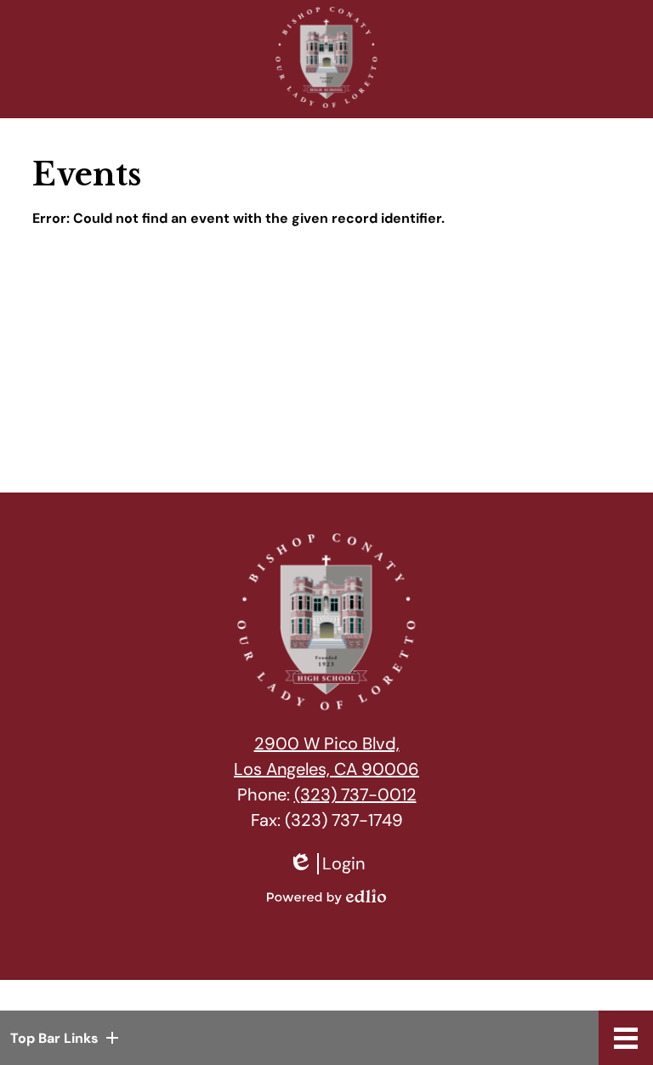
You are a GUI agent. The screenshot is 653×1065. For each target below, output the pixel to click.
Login (326, 863)
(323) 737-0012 (355, 794)
